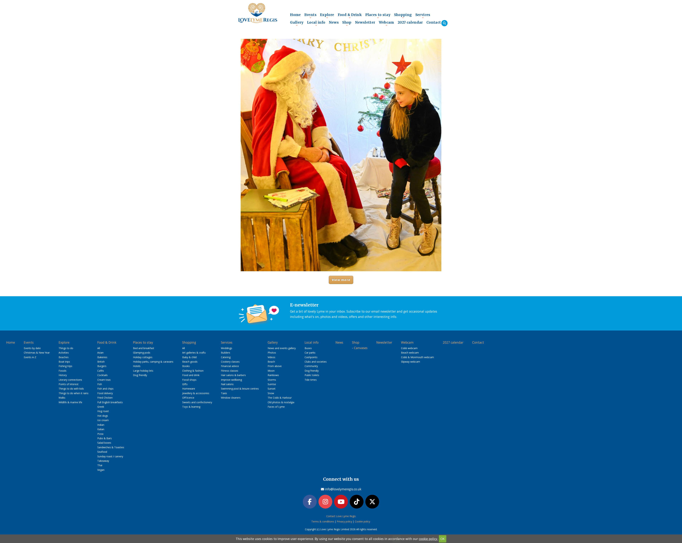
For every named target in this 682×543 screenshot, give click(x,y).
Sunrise (272, 384)
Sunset (271, 388)
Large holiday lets (143, 370)
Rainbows (273, 375)
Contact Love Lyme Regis (341, 516)
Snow (271, 393)
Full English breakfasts (110, 402)
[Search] (444, 23)
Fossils (62, 370)
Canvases (360, 348)
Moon (271, 370)
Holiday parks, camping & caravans (153, 361)
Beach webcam (410, 352)
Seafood (102, 451)
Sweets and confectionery (197, 402)
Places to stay (377, 16)
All (98, 348)
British (101, 361)
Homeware (188, 388)
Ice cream (103, 420)
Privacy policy (344, 521)
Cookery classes (230, 361)
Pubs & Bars (104, 438)
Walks (62, 397)
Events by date (32, 348)
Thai (99, 465)
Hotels (136, 366)
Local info (316, 23)
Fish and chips (105, 388)
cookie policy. (428, 539)
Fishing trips (65, 366)
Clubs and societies (316, 361)
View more (341, 280)
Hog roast (103, 411)
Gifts (185, 384)
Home (295, 15)
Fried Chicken (105, 397)
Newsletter (365, 22)
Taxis (224, 393)
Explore (327, 16)
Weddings (226, 348)
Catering (226, 357)
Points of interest (69, 384)
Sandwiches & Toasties (110, 447)
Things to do (66, 348)
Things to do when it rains (73, 393)
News (334, 22)
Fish (99, 384)
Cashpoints (311, 357)
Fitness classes (229, 370)
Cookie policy (362, 521)
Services (422, 16)
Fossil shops (189, 379)
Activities (64, 352)
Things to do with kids (71, 388)
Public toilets (312, 375)
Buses (308, 348)
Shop (346, 23)
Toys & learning (191, 406)
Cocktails (102, 375)
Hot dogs (102, 415)
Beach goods (189, 361)
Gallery (297, 23)
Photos (272, 352)
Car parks (310, 352)
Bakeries (102, 357)
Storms (272, 379)
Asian (100, 352)
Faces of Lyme (276, 406)
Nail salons (227, 384)
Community (311, 366)
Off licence (188, 397)
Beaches (64, 357)
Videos (271, 357)
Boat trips (64, 361)
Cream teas (104, 379)
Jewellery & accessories (195, 393)
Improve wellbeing (231, 379)
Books (186, 366)
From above (275, 366)
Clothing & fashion (193, 370)
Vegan (100, 470)
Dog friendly (140, 375)
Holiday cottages (142, 357)
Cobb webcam (409, 348)
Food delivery (105, 393)
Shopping (403, 16)
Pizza (100, 433)
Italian (100, 429)
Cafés (100, 370)
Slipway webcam (410, 361)
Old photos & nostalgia (281, 402)
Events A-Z (30, 357)
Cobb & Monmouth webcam (417, 357)
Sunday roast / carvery (110, 456)
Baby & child (189, 357)
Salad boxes (104, 442)
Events (310, 16)
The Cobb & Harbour (280, 397)
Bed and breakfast (143, 348)
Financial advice (230, 366)
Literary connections (70, 379)
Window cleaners (230, 397)
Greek (100, 406)
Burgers (101, 366)
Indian (100, 424)
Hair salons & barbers (233, 375)
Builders (225, 352)
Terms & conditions (322, 521)
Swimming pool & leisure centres (240, 388)
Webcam (386, 23)
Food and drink (190, 375)
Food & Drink (350, 16)
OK (442, 539)
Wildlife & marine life (70, 402)
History (63, 375)
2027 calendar (410, 22)
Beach (271, 361)
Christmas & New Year (37, 352)
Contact (433, 22)
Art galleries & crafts (194, 352)
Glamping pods (141, 352)
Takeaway (103, 460)
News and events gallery (282, 348)
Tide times (311, 379)
